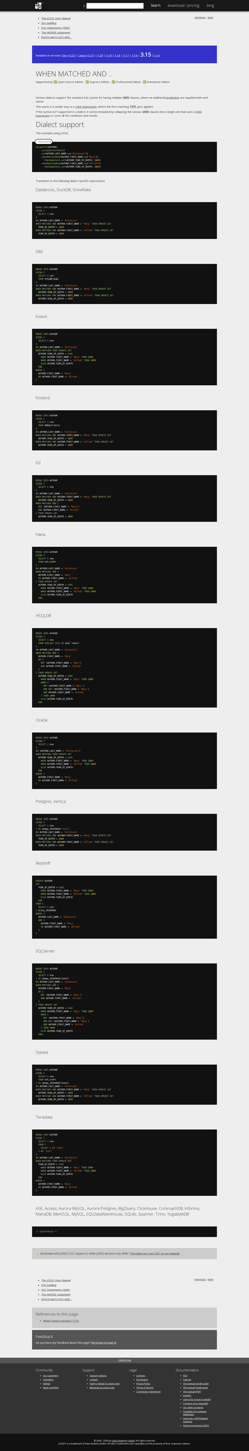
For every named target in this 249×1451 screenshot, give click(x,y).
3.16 (134, 55)
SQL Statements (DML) (55, 28)
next (210, 17)
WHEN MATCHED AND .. (56, 37)
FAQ (185, 1375)
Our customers (51, 1375)
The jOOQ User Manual (56, 18)
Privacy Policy (143, 1383)
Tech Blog (48, 1379)
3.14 (157, 55)
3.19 (109, 55)
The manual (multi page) (195, 1387)
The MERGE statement (55, 32)
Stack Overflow (50, 1387)
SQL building (49, 23)
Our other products (193, 1407)
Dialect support (60, 124)
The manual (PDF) (192, 1391)
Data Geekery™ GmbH (123, 1440)
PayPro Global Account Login (105, 1383)
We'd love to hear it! (103, 1342)
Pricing (183, 5)
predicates (172, 97)
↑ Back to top (124, 1360)
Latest (82, 55)
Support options (98, 1375)
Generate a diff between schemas (195, 1420)
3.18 (117, 55)
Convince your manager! (195, 1403)
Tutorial (187, 1379)
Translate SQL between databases (195, 1413)
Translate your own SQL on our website (154, 1253)
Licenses (140, 1375)
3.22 (71, 55)
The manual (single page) (196, 1383)
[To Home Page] (39, 8)
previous (200, 17)
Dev (64, 55)
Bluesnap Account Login (102, 1387)
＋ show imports (43, 141)
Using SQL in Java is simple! (197, 1399)
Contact (94, 1379)
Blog (210, 5)
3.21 (91, 55)
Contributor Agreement (148, 1391)
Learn (155, 5)
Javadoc (187, 1395)
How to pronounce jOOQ (196, 1425)
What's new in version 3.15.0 (61, 1321)
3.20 (100, 55)
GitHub (46, 1383)
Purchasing (142, 1379)
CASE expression (85, 106)
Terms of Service (144, 1387)
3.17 (126, 55)
